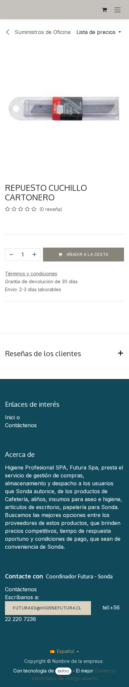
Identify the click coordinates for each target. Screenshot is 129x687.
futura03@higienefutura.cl (48, 607)
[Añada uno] (34, 254)
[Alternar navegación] (117, 10)
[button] (98, 32)
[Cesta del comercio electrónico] (104, 9)
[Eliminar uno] (11, 254)
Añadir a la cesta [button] (86, 254)
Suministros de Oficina (41, 32)
